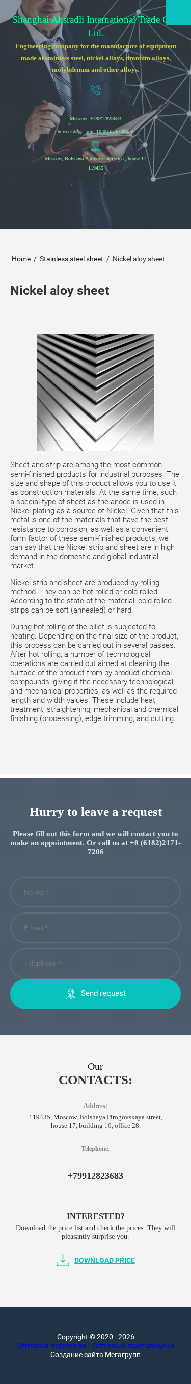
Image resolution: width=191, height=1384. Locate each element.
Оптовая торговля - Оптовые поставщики (95, 1345)
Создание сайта (76, 1354)
